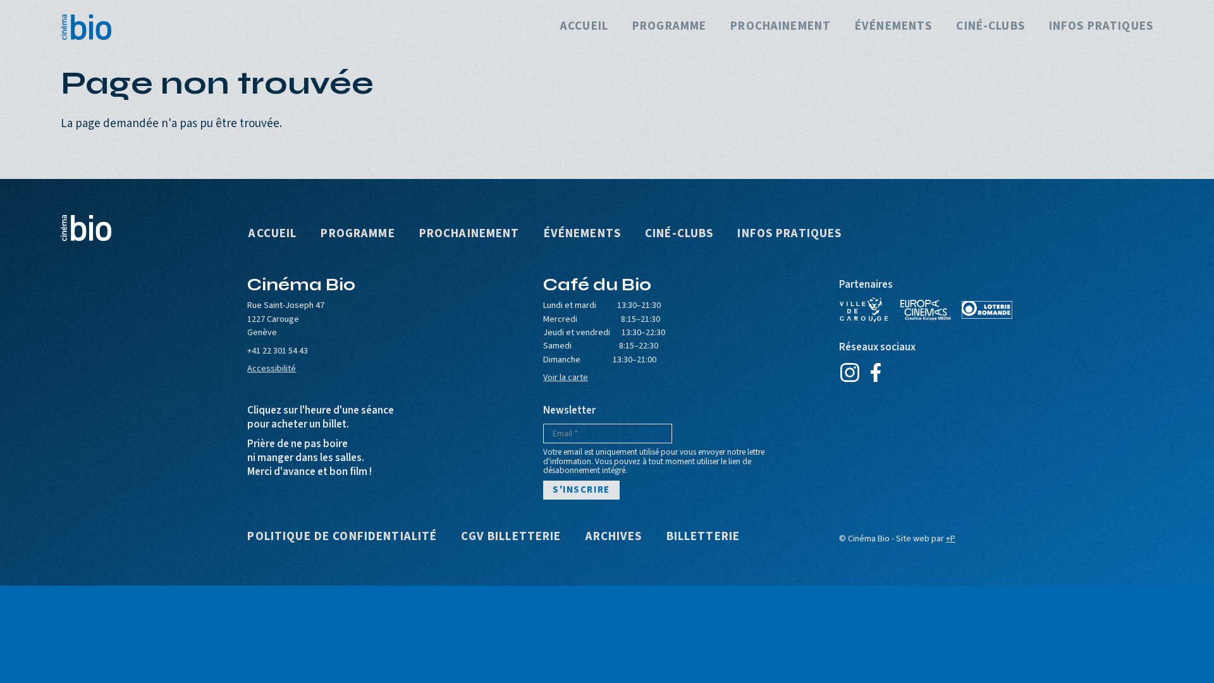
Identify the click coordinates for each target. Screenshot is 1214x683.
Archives (614, 537)
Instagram (850, 372)
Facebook (876, 372)
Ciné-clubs (990, 27)
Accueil (584, 27)
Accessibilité (271, 368)
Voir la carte (565, 377)
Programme (669, 27)
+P (950, 538)
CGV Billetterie (511, 537)
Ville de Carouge (864, 310)
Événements (893, 27)
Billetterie (703, 537)
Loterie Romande (987, 310)
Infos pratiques (1101, 27)
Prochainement (780, 27)
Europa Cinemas (925, 310)
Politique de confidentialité (342, 537)
